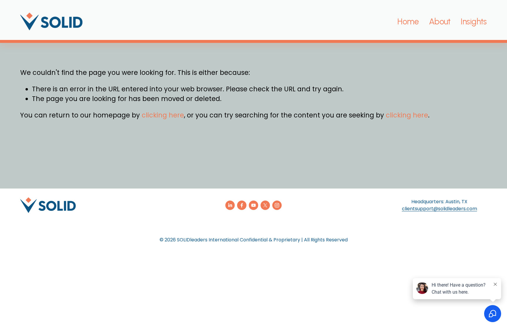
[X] (265, 205)
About (440, 21)
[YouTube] (253, 205)
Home (408, 21)
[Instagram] (277, 205)
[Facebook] (241, 205)
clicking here (163, 115)
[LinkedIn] (230, 205)
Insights (473, 21)
